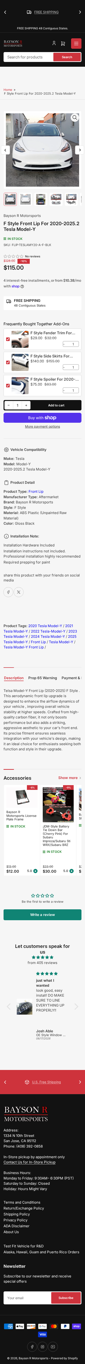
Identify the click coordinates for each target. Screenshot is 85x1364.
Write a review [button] (42, 914)
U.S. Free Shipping (41, 1082)
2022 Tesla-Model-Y (48, 631)
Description (14, 678)
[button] (14, 256)
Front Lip (36, 491)
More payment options (42, 426)
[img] (42, 957)
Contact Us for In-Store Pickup (29, 1162)
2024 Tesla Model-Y (48, 636)
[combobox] (42, 57)
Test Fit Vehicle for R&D (24, 1246)
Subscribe (66, 1298)
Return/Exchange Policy (24, 1208)
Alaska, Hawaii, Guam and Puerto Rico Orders (41, 1252)
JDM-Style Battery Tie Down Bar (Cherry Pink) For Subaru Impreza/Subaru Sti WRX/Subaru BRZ (56, 835)
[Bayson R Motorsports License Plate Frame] (22, 797)
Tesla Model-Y (61, 642)
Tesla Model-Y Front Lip (24, 647)
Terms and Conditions (22, 1202)
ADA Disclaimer (17, 1226)
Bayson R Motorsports (22, 215)
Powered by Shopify (64, 1358)
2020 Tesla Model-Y (45, 626)
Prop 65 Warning (42, 678)
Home (8, 90)
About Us (11, 1232)
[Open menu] (76, 43)
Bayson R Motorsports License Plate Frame (21, 815)
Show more (68, 777)
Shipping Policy (17, 1214)
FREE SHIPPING (27, 12)
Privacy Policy (15, 1220)
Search (67, 57)
